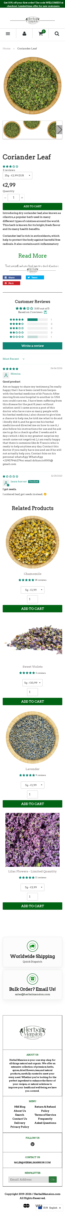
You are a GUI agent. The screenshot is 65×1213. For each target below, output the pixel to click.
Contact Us (19, 1118)
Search (19, 1114)
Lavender (33, 769)
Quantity (8, 191)
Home (6, 48)
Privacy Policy (19, 1126)
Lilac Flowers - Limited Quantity (32, 871)
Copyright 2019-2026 (18, 1194)
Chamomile (32, 574)
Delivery (19, 1122)
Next (59, 129)
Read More (32, 255)
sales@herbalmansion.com (32, 994)
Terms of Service (45, 1114)
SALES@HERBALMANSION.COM (32, 1162)
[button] (10, 166)
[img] (10, 368)
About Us (20, 1110)
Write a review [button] (32, 345)
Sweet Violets (33, 666)
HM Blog (19, 1106)
